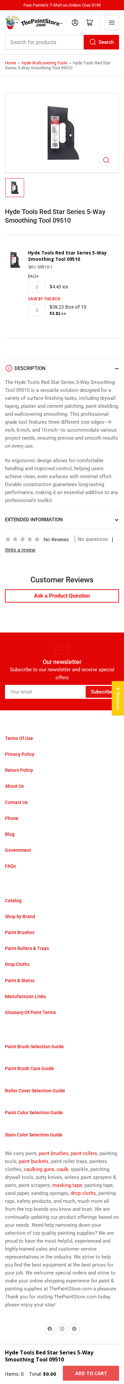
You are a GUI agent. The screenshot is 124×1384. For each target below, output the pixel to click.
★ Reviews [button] (118, 698)
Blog (10, 834)
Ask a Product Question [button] (62, 596)
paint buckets (34, 1161)
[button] (22, 539)
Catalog (13, 900)
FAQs (10, 866)
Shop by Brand (20, 916)
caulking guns (39, 1169)
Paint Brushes (19, 932)
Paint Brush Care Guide (29, 1068)
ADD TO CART (91, 1373)
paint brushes (53, 1153)
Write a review (20, 549)
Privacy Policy (19, 754)
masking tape (67, 1185)
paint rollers (84, 1153)
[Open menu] (111, 22)
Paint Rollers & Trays (27, 948)
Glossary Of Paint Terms (30, 1012)
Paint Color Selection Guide (34, 1112)
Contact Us (16, 802)
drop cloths (83, 1193)
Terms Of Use (19, 738)
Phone (12, 818)
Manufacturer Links (25, 996)
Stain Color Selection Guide (33, 1134)
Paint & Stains (19, 980)
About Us (14, 786)
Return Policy (19, 770)
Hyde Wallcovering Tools (44, 62)
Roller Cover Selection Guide (35, 1090)
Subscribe (102, 692)
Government (18, 850)
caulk (62, 1169)
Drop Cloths (17, 964)
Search (106, 42)
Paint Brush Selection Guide (34, 1046)
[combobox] (62, 42)
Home (10, 62)
